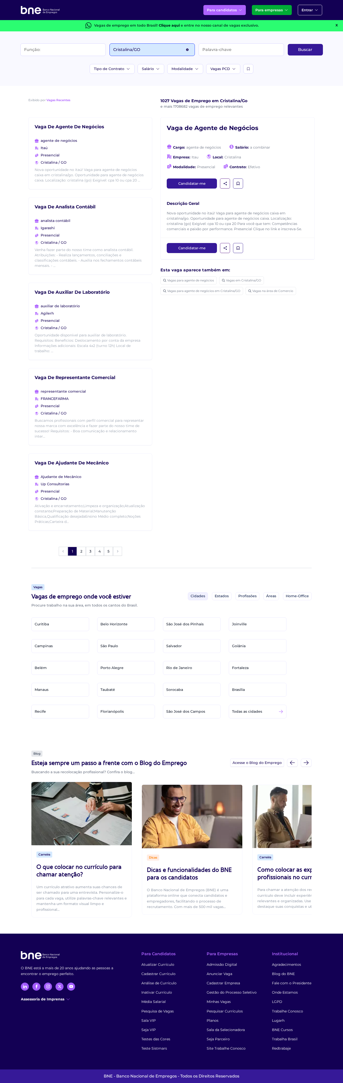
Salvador (174, 646)
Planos (212, 1020)
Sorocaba (174, 689)
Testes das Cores (155, 1039)
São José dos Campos (185, 711)
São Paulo (109, 646)
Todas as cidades (247, 711)
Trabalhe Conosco (287, 1011)
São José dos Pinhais (185, 624)
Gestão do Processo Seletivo (232, 992)
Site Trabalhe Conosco (226, 1048)
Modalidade (182, 69)
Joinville (239, 624)
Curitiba (42, 624)
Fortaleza (240, 668)
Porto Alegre (112, 668)
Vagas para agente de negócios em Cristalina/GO (203, 291)
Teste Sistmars (154, 1048)
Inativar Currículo (156, 992)
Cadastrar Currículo (158, 974)
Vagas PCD (220, 69)
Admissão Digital (222, 964)
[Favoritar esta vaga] (238, 183)
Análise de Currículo (159, 983)
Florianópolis (112, 711)
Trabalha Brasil (285, 1039)
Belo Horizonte (114, 624)
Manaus (41, 689)
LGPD (277, 1001)
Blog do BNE (283, 974)
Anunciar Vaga (219, 974)
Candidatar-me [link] (192, 183)
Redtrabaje (281, 1048)
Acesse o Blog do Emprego (257, 762)
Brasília (238, 689)
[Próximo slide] (306, 762)
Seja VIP (148, 1030)
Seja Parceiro (218, 1039)
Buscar (305, 49)
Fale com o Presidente (291, 983)
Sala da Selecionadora (226, 1030)
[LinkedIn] (25, 987)
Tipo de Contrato (109, 69)
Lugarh (278, 1020)
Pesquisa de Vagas (157, 1011)
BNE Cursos (282, 1030)
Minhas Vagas (219, 1001)
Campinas (44, 646)
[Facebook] (36, 987)
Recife (40, 711)
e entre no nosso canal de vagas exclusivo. (209, 25)
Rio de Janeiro (179, 668)
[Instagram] (48, 987)
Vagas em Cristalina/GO (243, 280)
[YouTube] (71, 987)
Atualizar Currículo (157, 964)
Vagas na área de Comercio (272, 291)
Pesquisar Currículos (225, 1011)
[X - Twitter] (59, 987)
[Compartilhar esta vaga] (225, 183)
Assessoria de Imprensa (43, 999)
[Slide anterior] (292, 762)
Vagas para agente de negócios (190, 280)
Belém (41, 668)
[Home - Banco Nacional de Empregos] (40, 10)
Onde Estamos (285, 992)
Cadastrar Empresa (223, 983)
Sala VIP (148, 1020)
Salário (148, 69)
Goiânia (239, 646)
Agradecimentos (286, 964)
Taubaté (107, 689)
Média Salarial (153, 1001)
